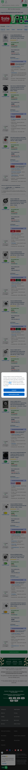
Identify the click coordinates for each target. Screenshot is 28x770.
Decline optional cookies (14, 394)
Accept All (14, 390)
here (10, 382)
